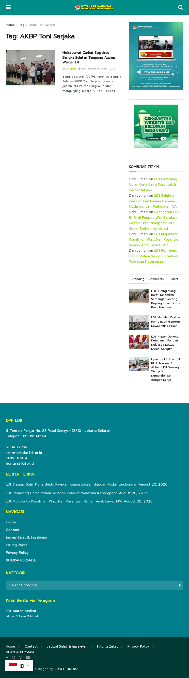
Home (10, 25)
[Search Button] (180, 7)
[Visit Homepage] (94, 7)
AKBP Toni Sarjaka (42, 25)
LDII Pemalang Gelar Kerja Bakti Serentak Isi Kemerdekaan (153, 184)
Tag (22, 25)
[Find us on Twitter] (14, 658)
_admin (71, 68)
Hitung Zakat (16, 545)
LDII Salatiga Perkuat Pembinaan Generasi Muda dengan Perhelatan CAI (153, 201)
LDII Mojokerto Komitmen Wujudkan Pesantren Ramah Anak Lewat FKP (154, 239)
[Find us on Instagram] (20, 658)
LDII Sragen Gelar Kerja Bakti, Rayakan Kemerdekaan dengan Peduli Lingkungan (71, 484)
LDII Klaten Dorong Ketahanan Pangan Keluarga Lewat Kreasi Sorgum (165, 342)
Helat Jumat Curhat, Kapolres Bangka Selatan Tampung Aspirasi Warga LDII (89, 57)
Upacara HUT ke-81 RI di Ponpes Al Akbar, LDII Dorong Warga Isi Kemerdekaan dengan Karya (165, 369)
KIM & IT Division (66, 669)
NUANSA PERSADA (21, 560)
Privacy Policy (17, 552)
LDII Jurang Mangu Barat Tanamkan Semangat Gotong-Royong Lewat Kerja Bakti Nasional (165, 299)
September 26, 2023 (94, 68)
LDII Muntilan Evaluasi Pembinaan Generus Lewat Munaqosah (166, 321)
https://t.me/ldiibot (22, 616)
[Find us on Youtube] (28, 658)
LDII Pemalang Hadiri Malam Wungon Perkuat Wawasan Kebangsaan (154, 256)
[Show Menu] (8, 7)
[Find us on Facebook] (7, 658)
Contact (12, 529)
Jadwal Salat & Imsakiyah (26, 537)
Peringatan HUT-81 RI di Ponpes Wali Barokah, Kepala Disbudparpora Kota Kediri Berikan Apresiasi (155, 220)
